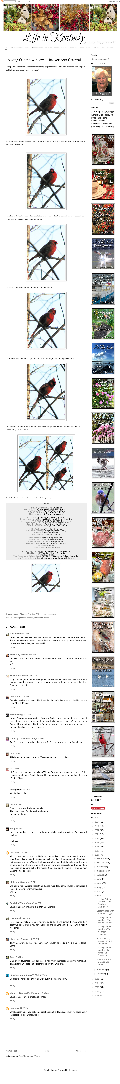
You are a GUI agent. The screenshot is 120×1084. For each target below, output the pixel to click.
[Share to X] (52, 614)
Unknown (14, 852)
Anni (12, 957)
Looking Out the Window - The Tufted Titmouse (105, 920)
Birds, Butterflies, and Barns (16, 47)
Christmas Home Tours (85, 47)
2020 (97, 838)
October (101, 867)
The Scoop (36, 520)
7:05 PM (17, 753)
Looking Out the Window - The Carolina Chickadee (104, 903)
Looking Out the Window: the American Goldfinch (104, 951)
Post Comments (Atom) (29, 1056)
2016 (97, 855)
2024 (97, 822)
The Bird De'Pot (35, 553)
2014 (97, 983)
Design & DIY (96, 47)
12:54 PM (32, 675)
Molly (12, 828)
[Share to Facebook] (54, 614)
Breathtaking (16, 714)
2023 (97, 826)
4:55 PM (24, 852)
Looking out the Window (23, 618)
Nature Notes (35, 514)
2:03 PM (35, 939)
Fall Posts (56, 47)
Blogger (72, 1070)
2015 (97, 979)
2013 (97, 987)
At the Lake (110, 47)
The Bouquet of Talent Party (27, 556)
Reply (12, 647)
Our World (31, 517)
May (99, 887)
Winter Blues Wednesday (37, 525)
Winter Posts (64, 47)
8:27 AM (43, 975)
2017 (97, 851)
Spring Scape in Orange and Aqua (104, 962)
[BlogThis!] (50, 614)
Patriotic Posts (48, 47)
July (99, 879)
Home (6, 47)
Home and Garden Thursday (38, 541)
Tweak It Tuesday (35, 524)
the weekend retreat (36, 538)
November (102, 862)
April (99, 891)
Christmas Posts (73, 47)
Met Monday (30, 509)
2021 (97, 834)
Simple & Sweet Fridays (42, 545)
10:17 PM (31, 882)
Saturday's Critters (31, 551)
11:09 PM (24, 1008)
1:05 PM (25, 696)
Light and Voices (18, 882)
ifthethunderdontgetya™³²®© (24, 975)
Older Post (81, 1051)
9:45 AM (32, 654)
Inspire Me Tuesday (30, 519)
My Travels (7, 50)
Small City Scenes (19, 654)
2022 (97, 830)
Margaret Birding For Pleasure (25, 993)
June (99, 883)
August (100, 875)
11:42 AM (20, 828)
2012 (97, 991)
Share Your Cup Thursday (38, 547)
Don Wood (15, 696)
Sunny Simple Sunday (29, 558)
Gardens (27, 47)
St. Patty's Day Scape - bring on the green (105, 941)
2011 (97, 995)
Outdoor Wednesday (36, 529)
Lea (11, 804)
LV (11, 753)
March (100, 895)
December (102, 858)
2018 (97, 846)
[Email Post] (44, 614)
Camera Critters (46, 554)
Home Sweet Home (33, 543)
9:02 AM (25, 633)
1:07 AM (27, 714)
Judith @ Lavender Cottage (23, 738)
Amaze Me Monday (39, 507)
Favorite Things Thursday (38, 540)
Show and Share (37, 512)
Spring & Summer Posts (37, 47)
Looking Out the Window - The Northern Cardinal (104, 930)
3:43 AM (26, 789)
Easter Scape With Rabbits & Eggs (105, 912)
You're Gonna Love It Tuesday (36, 522)
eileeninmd (15, 633)
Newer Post (11, 1051)
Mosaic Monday (35, 511)
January (101, 974)
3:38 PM (19, 957)
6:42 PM (41, 738)
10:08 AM (45, 993)
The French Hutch (19, 675)
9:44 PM (37, 903)
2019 (97, 842)
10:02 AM (25, 918)
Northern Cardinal (41, 618)
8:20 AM (18, 804)
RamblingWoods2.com (21, 903)
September (102, 871)
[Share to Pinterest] (55, 614)
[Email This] (49, 614)
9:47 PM (16, 768)
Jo (11, 768)
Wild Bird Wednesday (34, 531)
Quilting (103, 47)
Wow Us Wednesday (39, 534)
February (101, 969)
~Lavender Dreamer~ (20, 939)
